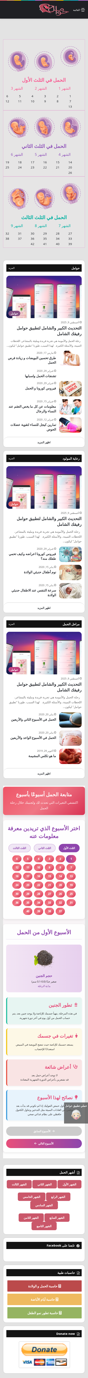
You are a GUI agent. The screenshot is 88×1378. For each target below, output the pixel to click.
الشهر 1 (65, 88)
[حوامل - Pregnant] (53, 9)
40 (58, 244)
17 (32, 162)
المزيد (11, 268)
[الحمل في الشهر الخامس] (44, 125)
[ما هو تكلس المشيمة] (70, 756)
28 (58, 233)
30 (32, 233)
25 (7, 167)
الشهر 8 (41, 225)
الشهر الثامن (31, 1218)
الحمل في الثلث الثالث (44, 217)
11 (20, 101)
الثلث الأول (69, 848)
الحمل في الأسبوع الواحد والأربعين (33, 737)
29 (45, 233)
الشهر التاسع (44, 1226)
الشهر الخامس (31, 1197)
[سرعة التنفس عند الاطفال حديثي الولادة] (70, 590)
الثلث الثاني (44, 848)
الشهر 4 (65, 154)
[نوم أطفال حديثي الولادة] (70, 572)
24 (20, 167)
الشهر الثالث (19, 1184)
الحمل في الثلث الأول (44, 79)
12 (7, 101)
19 (7, 162)
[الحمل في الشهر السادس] (18, 125)
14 (70, 162)
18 (20, 162)
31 (20, 233)
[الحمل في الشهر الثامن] (44, 196)
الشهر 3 (17, 88)
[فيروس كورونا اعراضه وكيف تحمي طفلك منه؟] (70, 554)
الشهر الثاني (44, 1184)
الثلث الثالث (19, 848)
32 (7, 233)
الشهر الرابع (58, 1197)
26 (70, 173)
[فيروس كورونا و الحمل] (70, 388)
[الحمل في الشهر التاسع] (18, 196)
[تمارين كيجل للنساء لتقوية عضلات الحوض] (70, 425)
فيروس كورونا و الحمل (40, 388)
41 (45, 244)
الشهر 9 (17, 225)
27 (70, 233)
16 (45, 162)
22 (45, 167)
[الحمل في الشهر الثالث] (18, 59)
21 (58, 167)
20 (70, 167)
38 (7, 238)
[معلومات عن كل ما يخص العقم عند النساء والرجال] (70, 407)
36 (32, 238)
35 (45, 238)
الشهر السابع (57, 1218)
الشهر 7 (65, 225)
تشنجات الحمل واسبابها (40, 376)
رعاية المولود (71, 458)
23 (32, 167)
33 (70, 238)
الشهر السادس (44, 1205)
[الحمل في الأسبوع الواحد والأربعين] (70, 738)
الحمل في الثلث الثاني (44, 145)
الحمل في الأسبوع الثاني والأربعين (33, 719)
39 (70, 244)
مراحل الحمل (71, 624)
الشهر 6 (17, 154)
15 (58, 162)
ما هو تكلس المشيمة (42, 756)
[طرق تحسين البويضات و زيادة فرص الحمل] (70, 358)
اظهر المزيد (44, 442)
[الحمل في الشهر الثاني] (44, 59)
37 (20, 238)
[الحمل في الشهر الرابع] (71, 125)
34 (58, 238)
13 (70, 106)
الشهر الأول (69, 1184)
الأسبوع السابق (42, 1131)
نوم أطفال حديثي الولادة (40, 572)
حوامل (75, 268)
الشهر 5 (41, 154)
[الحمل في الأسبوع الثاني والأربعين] (70, 720)
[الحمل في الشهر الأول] (71, 54)
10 (32, 101)
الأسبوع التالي (46, 1143)
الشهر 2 (41, 88)
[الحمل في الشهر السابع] (71, 191)
